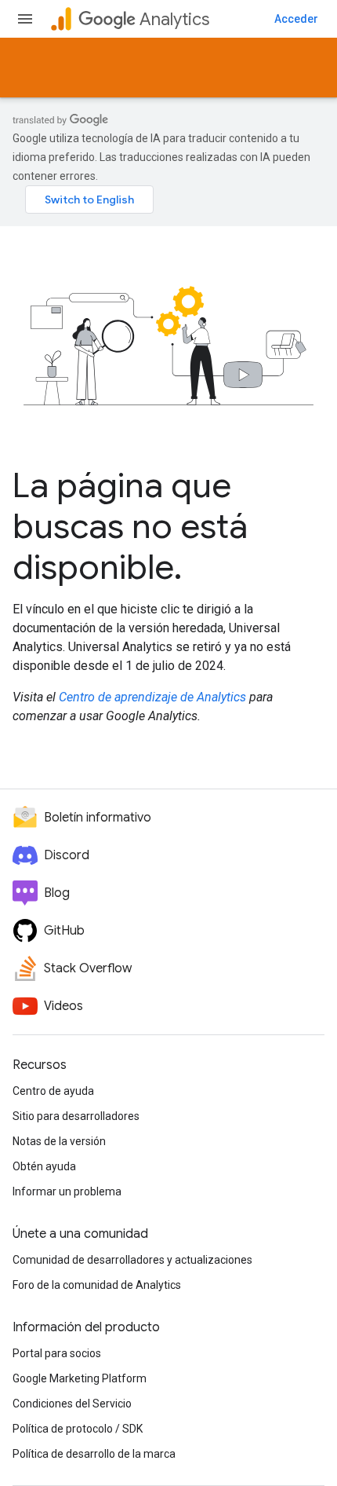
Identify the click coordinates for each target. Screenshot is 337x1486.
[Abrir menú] (25, 19)
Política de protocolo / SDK (78, 1428)
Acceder (296, 19)
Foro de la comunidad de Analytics (97, 1285)
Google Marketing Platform (80, 1378)
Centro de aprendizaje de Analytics (152, 697)
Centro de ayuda (53, 1091)
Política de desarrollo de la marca (94, 1454)
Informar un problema (67, 1191)
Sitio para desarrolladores (76, 1116)
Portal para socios (57, 1353)
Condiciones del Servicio (72, 1403)
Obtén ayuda (44, 1166)
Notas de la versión (59, 1141)
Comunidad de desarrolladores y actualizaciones (132, 1260)
